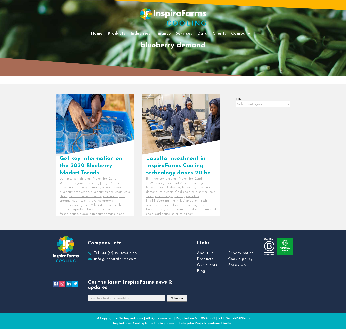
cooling (77, 200)
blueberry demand (87, 187)
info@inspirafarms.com (115, 259)
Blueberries (118, 183)
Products (205, 259)
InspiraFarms (175, 209)
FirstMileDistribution (98, 205)
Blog (201, 271)
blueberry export (113, 187)
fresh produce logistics (102, 209)
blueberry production (74, 192)
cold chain (166, 192)
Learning (92, 183)
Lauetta (191, 209)
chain (119, 192)
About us (205, 253)
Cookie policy (240, 259)
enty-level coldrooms (98, 200)
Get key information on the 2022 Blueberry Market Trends (91, 166)
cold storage (164, 196)
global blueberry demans (97, 214)
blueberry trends (102, 192)
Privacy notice (241, 253)
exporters (192, 196)
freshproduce (69, 214)
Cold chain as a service (85, 196)
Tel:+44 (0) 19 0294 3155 (115, 253)
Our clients (207, 265)
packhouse (162, 214)
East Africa (181, 183)
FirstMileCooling (71, 205)
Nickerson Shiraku (77, 178)
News (150, 187)
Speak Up (237, 265)
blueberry (66, 187)
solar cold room (183, 214)
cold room (110, 196)
